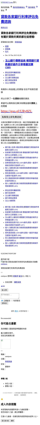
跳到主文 (4, 28)
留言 (20, 276)
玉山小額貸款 (10, 83)
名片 (7, 51)
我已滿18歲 (5, 421)
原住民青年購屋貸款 (12, 72)
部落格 (7, 49)
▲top (3, 286)
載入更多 (4, 290)
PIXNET (10, 393)
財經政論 (18, 42)
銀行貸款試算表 (11, 80)
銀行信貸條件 (10, 75)
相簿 (7, 46)
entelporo (4, 264)
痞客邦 (15, 276)
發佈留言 (4, 303)
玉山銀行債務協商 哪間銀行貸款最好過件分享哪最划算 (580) (22, 64)
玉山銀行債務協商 (12, 78)
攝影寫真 (17, 282)
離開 (12, 421)
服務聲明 (23, 395)
